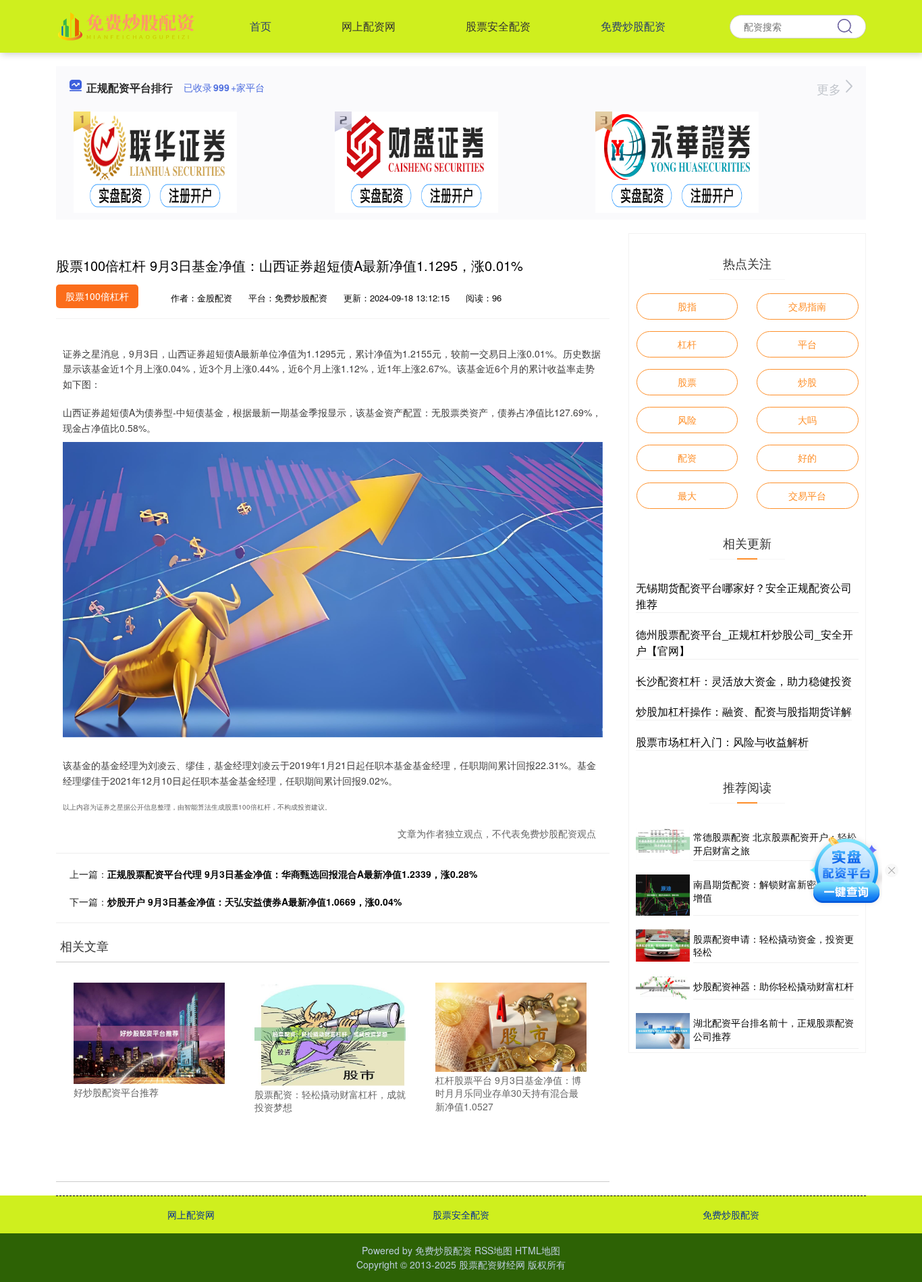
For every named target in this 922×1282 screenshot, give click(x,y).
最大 (687, 495)
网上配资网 (369, 26)
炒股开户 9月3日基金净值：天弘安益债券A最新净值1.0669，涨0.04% (254, 901)
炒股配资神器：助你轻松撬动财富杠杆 (773, 986)
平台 (807, 344)
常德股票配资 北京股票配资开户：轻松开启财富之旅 (775, 843)
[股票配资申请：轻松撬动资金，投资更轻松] (663, 946)
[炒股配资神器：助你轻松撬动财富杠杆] (663, 988)
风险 (687, 419)
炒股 (807, 382)
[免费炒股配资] (128, 25)
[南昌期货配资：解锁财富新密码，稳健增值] (663, 895)
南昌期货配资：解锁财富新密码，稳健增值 (773, 890)
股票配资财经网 (492, 1264)
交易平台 (807, 495)
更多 (830, 88)
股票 (687, 382)
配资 (687, 457)
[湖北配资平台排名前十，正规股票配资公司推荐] (663, 1031)
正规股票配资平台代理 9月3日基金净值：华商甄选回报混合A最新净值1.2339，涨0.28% (292, 874)
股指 (687, 306)
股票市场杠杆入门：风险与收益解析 (722, 741)
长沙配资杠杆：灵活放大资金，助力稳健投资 (744, 681)
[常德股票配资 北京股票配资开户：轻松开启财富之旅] (663, 844)
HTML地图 (537, 1250)
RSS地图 (493, 1250)
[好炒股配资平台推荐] (149, 1032)
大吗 (807, 419)
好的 (807, 457)
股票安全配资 (498, 26)
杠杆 (687, 344)
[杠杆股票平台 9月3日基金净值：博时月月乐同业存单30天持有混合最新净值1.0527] (511, 1026)
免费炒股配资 (633, 26)
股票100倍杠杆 (97, 296)
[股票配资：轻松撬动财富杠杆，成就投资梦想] (330, 1032)
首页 (260, 26)
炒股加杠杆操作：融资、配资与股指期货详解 (744, 711)
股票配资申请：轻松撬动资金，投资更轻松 (773, 945)
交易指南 (807, 306)
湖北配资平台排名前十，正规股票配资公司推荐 (773, 1029)
